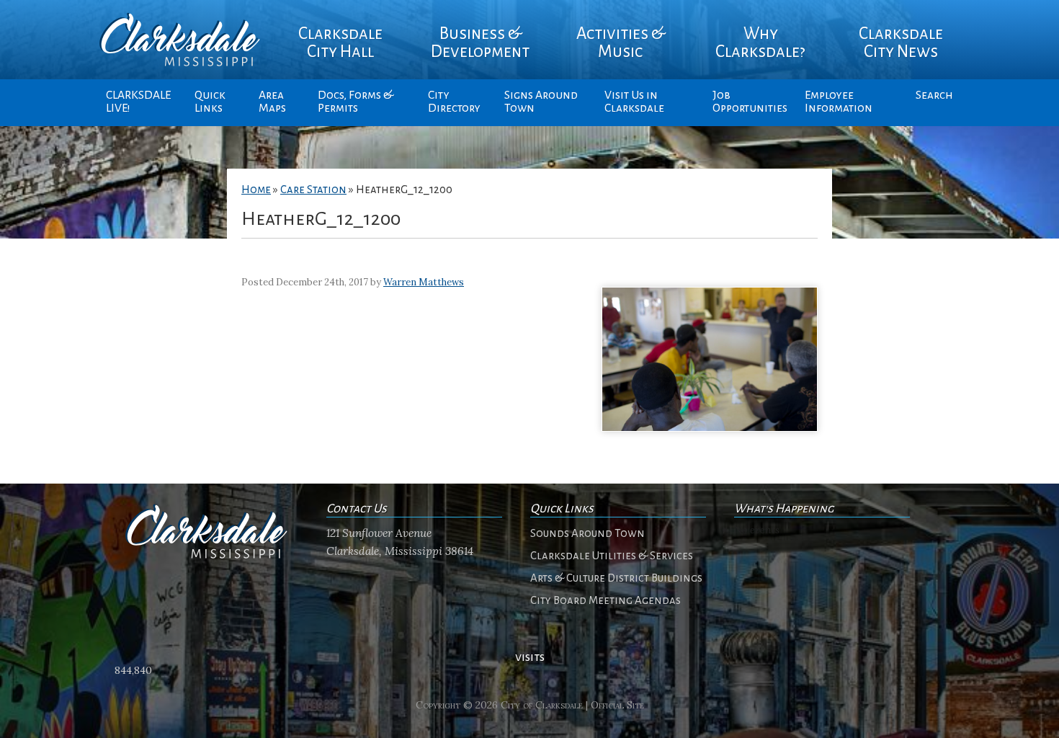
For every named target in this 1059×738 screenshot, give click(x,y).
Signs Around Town (541, 102)
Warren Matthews (423, 282)
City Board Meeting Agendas (605, 600)
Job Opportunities (749, 102)
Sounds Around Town (587, 533)
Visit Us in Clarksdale (634, 102)
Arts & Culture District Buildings (616, 578)
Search (934, 95)
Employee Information (838, 102)
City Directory (454, 102)
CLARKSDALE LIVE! (138, 102)
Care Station (313, 189)
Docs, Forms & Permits (355, 102)
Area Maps (272, 102)
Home (256, 189)
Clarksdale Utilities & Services (611, 555)
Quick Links (210, 102)
